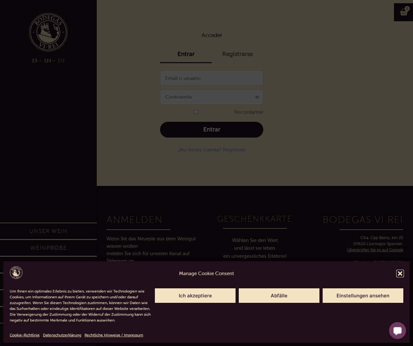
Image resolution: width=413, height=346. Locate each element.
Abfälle (279, 296)
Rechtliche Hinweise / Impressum (114, 335)
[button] (400, 273)
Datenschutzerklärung (62, 335)
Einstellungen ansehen (363, 296)
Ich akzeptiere (195, 296)
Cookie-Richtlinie (25, 335)
